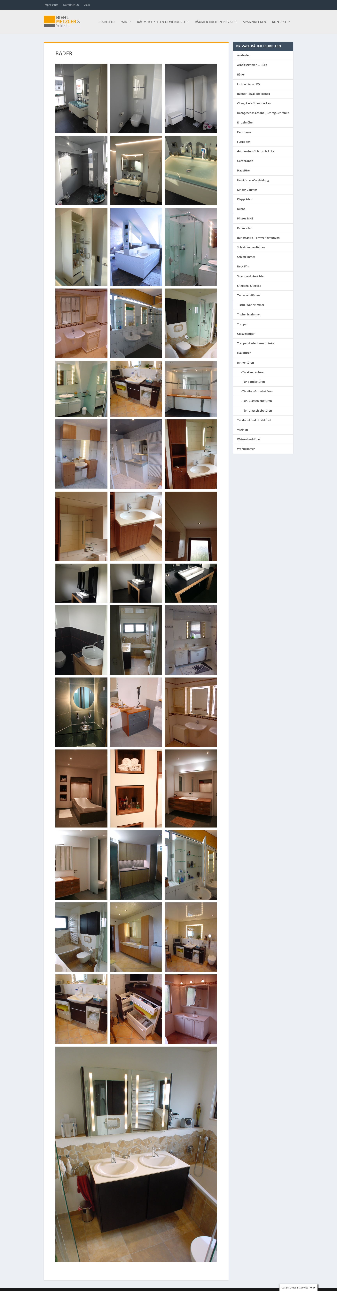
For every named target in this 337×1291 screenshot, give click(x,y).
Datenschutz (71, 5)
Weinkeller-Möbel (249, 439)
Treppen (242, 324)
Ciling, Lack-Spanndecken (254, 103)
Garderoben (245, 161)
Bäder (241, 74)
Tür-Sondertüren (253, 382)
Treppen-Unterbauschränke (255, 343)
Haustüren (244, 170)
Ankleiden (243, 55)
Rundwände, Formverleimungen (258, 238)
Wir (124, 22)
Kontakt (279, 22)
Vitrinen (242, 430)
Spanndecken (254, 22)
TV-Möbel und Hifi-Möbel (254, 420)
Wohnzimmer (246, 449)
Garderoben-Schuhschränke (255, 151)
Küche (241, 209)
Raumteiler (244, 228)
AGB (87, 5)
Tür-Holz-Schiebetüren (257, 391)
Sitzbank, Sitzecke (249, 286)
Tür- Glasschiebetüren (257, 401)
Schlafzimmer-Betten (251, 247)
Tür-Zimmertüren (253, 372)
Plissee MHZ (245, 218)
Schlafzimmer (246, 257)
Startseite (106, 22)
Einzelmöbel (245, 122)
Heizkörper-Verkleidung (253, 180)
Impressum (51, 5)
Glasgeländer (246, 334)
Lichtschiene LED (248, 84)
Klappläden (244, 199)
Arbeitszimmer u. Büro (252, 65)
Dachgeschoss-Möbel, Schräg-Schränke (263, 113)
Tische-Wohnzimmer (250, 305)
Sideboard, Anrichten (251, 276)
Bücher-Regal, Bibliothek (253, 94)
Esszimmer (244, 132)
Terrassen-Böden (248, 295)
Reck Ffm (243, 266)
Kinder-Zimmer (247, 190)
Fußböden (244, 142)
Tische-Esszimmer (249, 314)
